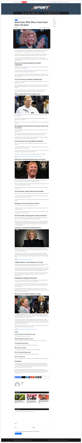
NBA (26, 13)
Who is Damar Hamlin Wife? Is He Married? (26, 259)
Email (16, 427)
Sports (42, 13)
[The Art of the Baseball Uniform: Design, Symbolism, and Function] (32, 397)
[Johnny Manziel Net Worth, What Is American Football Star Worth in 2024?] (43, 397)
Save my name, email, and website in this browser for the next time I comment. (27, 431)
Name (16, 423)
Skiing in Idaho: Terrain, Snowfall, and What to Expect (35, 2)
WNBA (29, 13)
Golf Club (37, 13)
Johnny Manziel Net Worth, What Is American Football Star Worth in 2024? (43, 401)
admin (17, 27)
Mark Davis (23, 114)
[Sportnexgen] (41, 7)
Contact (45, 13)
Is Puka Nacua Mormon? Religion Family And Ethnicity (28, 329)
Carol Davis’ (28, 66)
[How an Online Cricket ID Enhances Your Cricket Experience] (20, 397)
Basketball (33, 13)
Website (33, 427)
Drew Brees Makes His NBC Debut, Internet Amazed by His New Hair (30, 156)
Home (23, 13)
